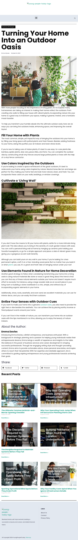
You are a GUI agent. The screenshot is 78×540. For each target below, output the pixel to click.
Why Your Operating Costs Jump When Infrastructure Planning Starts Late (58, 411)
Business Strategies (8, 27)
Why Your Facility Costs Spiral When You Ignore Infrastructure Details (58, 490)
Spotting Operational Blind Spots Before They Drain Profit (19, 490)
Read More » (5, 418)
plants (10, 265)
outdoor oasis (46, 305)
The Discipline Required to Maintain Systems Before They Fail (17, 450)
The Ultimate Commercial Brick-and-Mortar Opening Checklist (18, 411)
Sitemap (28, 537)
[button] (36, 17)
